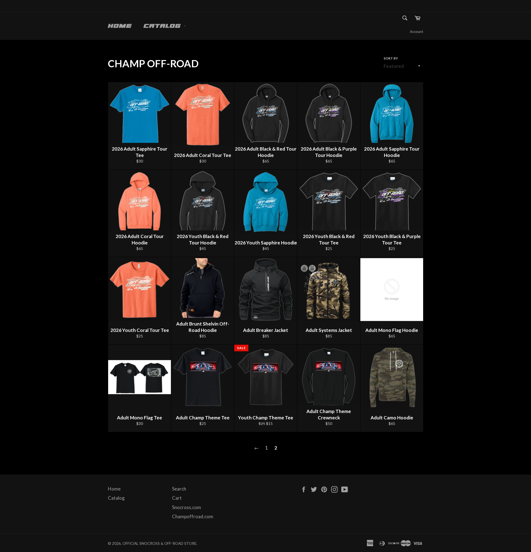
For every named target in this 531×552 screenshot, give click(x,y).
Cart (177, 498)
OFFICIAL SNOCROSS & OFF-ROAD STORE (159, 543)
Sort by (391, 58)
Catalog (164, 26)
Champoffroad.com (192, 516)
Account (416, 31)
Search (179, 489)
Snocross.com (186, 507)
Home (120, 26)
